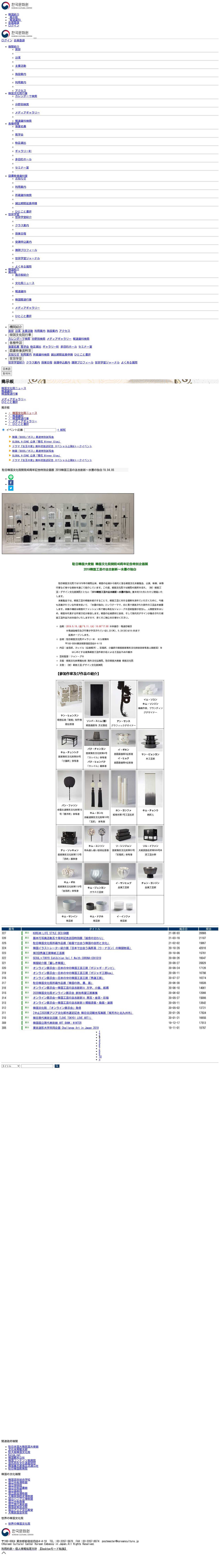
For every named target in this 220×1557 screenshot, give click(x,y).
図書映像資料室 (20, 350)
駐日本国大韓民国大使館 (23, 1446)
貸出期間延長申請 (26, 203)
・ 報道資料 (15, 415)
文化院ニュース (24, 283)
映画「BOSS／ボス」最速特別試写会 (33, 437)
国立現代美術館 (18, 1504)
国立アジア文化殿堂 (20, 1510)
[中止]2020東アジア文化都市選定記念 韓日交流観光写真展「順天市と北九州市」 (83, 1012)
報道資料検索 (23, 120)
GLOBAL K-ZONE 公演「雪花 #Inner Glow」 (36, 441)
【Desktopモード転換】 (52, 1548)
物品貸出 (20, 142)
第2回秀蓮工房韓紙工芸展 (49, 953)
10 (100, 1056)
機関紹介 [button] (13, 46)
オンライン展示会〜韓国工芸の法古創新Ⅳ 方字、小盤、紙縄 (71, 987)
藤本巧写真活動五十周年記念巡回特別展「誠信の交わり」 (68, 938)
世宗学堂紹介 (23, 217)
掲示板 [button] (12, 272)
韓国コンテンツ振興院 (22, 1460)
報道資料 (15, 20)
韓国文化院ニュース (13, 388)
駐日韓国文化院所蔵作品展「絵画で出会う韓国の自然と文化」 (71, 943)
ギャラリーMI (23, 151)
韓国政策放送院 (18, 1507)
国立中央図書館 (18, 1488)
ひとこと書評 (23, 211)
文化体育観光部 (18, 1449)
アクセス (20, 90)
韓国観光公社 (16, 1457)
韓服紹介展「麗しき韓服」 (49, 963)
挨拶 (18, 49)
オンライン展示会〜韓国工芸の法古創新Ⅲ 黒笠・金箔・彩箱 (71, 997)
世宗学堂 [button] (13, 214)
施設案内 (20, 74)
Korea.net (14, 1455)
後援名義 (20, 126)
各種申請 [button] (13, 123)
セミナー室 (22, 167)
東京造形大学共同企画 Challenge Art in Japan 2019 (66, 1027)
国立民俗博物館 (18, 1493)
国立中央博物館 (18, 1482)
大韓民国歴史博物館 (20, 1496)
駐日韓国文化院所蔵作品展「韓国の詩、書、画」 (63, 983)
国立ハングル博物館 (20, 1499)
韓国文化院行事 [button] (18, 93)
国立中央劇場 (16, 1501)
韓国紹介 (13, 14)
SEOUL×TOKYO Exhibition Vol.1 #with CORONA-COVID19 (67, 958)
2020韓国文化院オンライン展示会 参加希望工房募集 (65, 993)
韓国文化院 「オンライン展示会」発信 (57, 1007)
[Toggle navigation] (35, 38)
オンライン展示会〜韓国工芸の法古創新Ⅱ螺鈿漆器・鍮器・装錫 (73, 1002)
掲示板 (13, 17)
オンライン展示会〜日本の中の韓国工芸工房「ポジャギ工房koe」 (73, 973)
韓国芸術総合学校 (19, 1479)
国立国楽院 (15, 1490)
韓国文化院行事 (20, 335)
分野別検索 (22, 104)
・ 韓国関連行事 (18, 418)
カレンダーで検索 (26, 96)
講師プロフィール (26, 250)
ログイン (13, 25)
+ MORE (61, 429)
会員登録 (13, 22)
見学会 (19, 134)
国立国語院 (15, 1485)
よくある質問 (23, 266)
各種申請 (16, 342)
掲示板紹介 (22, 274)
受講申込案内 (23, 241)
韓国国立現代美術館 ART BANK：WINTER (57, 1022)
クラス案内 (22, 225)
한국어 (30, 40)
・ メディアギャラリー (22, 421)
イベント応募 (14, 429)
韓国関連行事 (23, 299)
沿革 (18, 57)
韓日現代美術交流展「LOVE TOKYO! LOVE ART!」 (62, 1017)
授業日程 (20, 233)
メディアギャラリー (27, 112)
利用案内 (20, 82)
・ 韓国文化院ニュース (22, 413)
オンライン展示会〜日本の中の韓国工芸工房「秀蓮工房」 (68, 978)
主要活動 (20, 65)
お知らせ (20, 178)
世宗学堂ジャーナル (27, 258)
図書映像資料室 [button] (18, 175)
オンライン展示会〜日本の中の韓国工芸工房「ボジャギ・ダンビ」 (74, 968)
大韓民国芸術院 (18, 1512)
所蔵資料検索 (23, 195)
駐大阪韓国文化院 (19, 1452)
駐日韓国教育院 (18, 1468)
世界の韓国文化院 (19, 1523)
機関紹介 (16, 327)
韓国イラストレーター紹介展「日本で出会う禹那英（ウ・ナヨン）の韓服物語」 (82, 948)
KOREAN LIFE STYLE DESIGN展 (51, 933)
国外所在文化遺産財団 (22, 1463)
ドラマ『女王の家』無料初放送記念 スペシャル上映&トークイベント (52, 446)
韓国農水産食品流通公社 (23, 1466)
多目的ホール (23, 159)
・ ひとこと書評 (18, 424)
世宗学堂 (16, 358)
